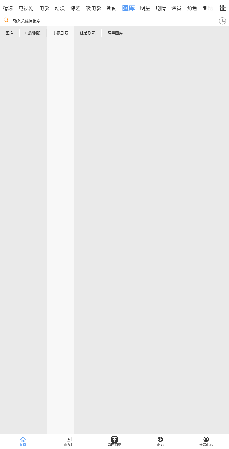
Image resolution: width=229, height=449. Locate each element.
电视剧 (26, 8)
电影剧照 (33, 33)
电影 (44, 8)
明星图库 (115, 33)
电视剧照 (60, 33)
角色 (192, 8)
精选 (8, 8)
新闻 (112, 8)
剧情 (161, 8)
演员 (176, 8)
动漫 (60, 8)
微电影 (93, 8)
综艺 (75, 8)
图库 (128, 8)
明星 (145, 8)
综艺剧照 (88, 33)
